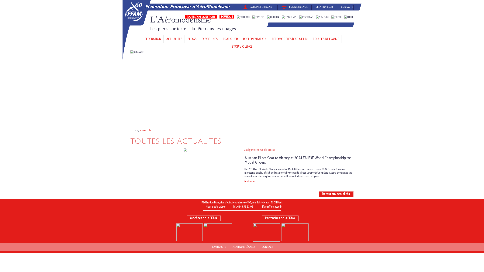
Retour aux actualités (336, 194)
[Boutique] (227, 17)
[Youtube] (322, 17)
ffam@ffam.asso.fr (272, 206)
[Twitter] (258, 17)
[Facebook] (243, 17)
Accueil (134, 130)
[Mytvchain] (289, 17)
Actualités (145, 130)
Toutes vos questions (200, 16)
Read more (249, 181)
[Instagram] (306, 17)
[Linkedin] (273, 17)
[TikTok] (336, 17)
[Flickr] (349, 17)
